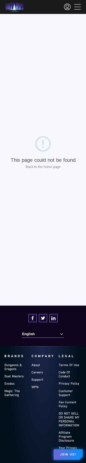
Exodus (9, 383)
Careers (37, 372)
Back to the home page (43, 167)
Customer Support (66, 393)
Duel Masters (14, 376)
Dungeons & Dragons (13, 367)
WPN (35, 387)
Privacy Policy (69, 383)
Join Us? (68, 454)
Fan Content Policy (67, 404)
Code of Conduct (64, 374)
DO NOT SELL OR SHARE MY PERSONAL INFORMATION (69, 419)
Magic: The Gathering (12, 393)
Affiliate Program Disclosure (66, 436)
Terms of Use (69, 365)
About (36, 365)
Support (37, 380)
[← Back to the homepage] (14, 7)
